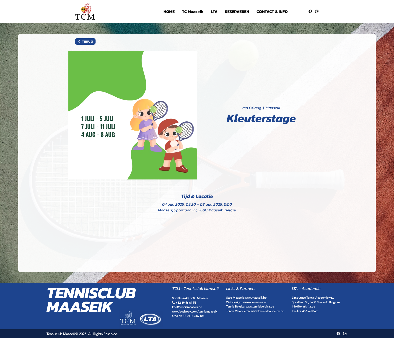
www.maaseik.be (256, 297)
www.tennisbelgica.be (260, 306)
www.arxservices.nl (254, 302)
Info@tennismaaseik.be (187, 307)
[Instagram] (317, 11)
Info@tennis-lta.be (303, 306)
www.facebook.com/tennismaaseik (194, 311)
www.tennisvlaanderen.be (267, 311)
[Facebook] (310, 11)
